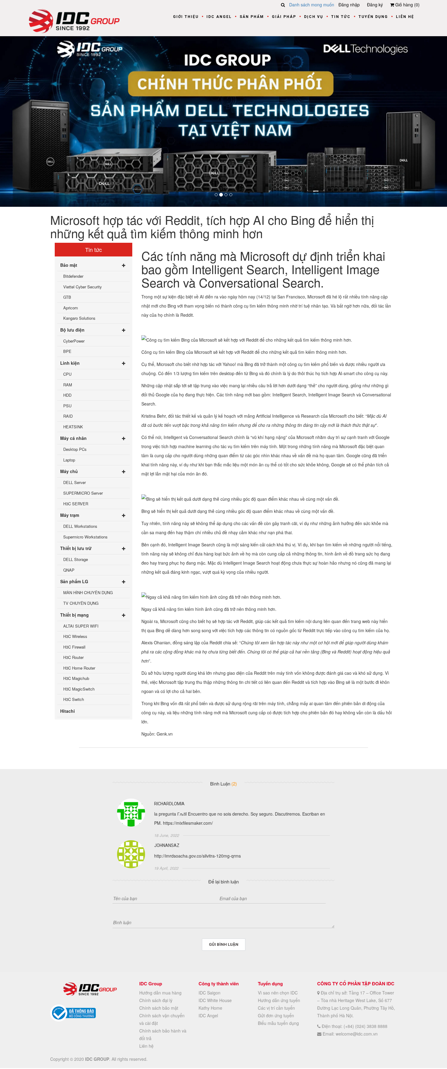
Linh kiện (70, 363)
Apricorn (70, 308)
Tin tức (341, 17)
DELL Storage (75, 559)
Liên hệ (405, 17)
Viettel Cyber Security (82, 287)
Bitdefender (73, 276)
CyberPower (74, 341)
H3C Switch (73, 699)
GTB (67, 297)
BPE (67, 351)
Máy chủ (69, 471)
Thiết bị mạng (74, 615)
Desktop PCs (75, 449)
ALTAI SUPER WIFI (81, 626)
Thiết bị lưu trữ (76, 548)
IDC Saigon (209, 993)
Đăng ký (375, 5)
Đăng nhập (349, 5)
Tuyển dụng (373, 17)
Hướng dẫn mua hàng (160, 993)
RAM (67, 385)
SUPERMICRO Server (83, 493)
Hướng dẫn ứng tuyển (279, 1000)
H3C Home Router (79, 668)
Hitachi (67, 711)
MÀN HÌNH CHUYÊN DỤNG (88, 592)
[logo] (74, 20)
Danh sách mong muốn (311, 5)
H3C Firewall (74, 647)
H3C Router (73, 657)
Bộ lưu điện (72, 330)
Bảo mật (68, 265)
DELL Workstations (80, 526)
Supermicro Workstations (85, 537)
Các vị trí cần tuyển (276, 1008)
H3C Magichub (76, 678)
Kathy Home (210, 1008)
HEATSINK (73, 427)
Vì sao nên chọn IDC (278, 993)
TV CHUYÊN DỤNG (81, 603)
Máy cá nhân (73, 438)
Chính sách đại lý (155, 1000)
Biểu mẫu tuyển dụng (278, 1023)
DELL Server (74, 482)
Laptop (69, 460)
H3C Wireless (75, 636)
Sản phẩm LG (74, 581)
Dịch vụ (313, 17)
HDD (67, 395)
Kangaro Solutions (79, 318)
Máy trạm (69, 515)
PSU (67, 406)
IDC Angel (219, 17)
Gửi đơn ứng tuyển (276, 1015)
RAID (68, 416)
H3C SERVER (75, 504)
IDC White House (215, 1000)
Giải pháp (284, 17)
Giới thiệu (186, 17)
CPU (67, 374)
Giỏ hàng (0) (407, 5)
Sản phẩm (252, 17)
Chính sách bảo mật (158, 1008)
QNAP (68, 570)
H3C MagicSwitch (79, 689)
